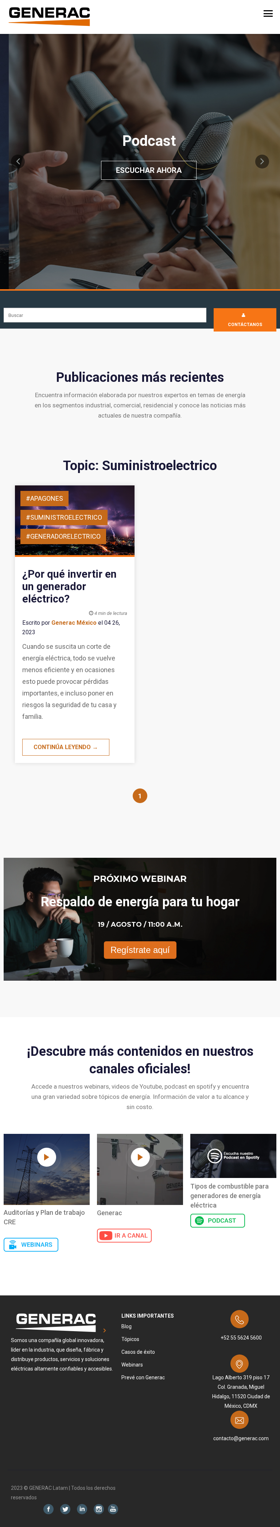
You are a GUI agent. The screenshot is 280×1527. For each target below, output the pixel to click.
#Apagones (44, 498)
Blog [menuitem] (126, 1326)
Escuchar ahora (139, 170)
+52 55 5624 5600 (241, 1338)
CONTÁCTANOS (245, 324)
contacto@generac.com (241, 1438)
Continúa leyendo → (66, 747)
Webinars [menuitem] (132, 1365)
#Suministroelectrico (64, 517)
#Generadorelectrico (63, 536)
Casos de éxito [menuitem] (138, 1352)
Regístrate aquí (140, 950)
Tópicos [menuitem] (130, 1339)
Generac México (74, 622)
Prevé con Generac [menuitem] (143, 1377)
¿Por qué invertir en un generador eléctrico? (69, 586)
